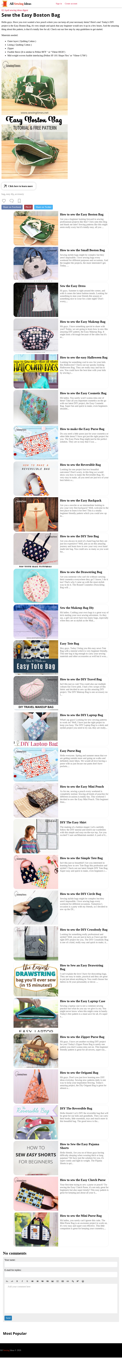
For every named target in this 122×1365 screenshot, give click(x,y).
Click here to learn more (20, 186)
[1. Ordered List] (37, 1281)
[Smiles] (82, 1281)
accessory (19, 194)
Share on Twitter (43, 207)
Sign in (59, 4)
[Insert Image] (52, 1281)
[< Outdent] (42, 1281)
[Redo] (12, 1281)
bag (3, 194)
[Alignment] (77, 1281)
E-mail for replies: (12, 1270)
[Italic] (22, 1281)
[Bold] (17, 1281)
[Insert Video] (57, 1281)
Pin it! (28, 207)
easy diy (10, 194)
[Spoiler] (72, 1281)
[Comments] (11, 200)
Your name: (9, 1260)
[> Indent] (47, 1281)
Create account (71, 4)
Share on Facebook (12, 207)
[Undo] (7, 1281)
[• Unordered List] (32, 1281)
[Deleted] (27, 1281)
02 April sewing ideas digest (14, 10)
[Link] (67, 1281)
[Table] (62, 1281)
